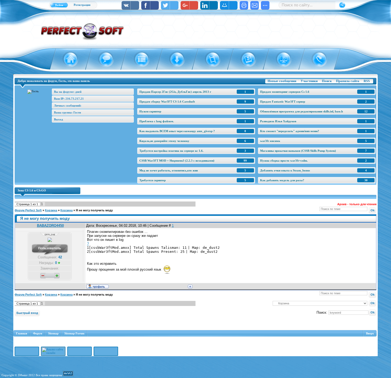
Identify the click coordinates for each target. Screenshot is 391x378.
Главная (21, 333)
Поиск (327, 81)
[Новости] (138, 59)
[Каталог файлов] (174, 59)
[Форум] (103, 59)
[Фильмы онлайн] (209, 59)
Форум (37, 333)
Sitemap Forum (74, 333)
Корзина (51, 210)
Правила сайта (347, 81)
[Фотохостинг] (245, 59)
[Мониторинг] (280, 59)
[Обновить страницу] (316, 59)
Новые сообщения (282, 81)
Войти (59, 5)
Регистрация (82, 4)
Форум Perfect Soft (28, 210)
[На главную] (67, 59)
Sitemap (53, 333)
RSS (367, 81)
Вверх (370, 333)
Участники (309, 81)
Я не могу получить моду (94, 210)
